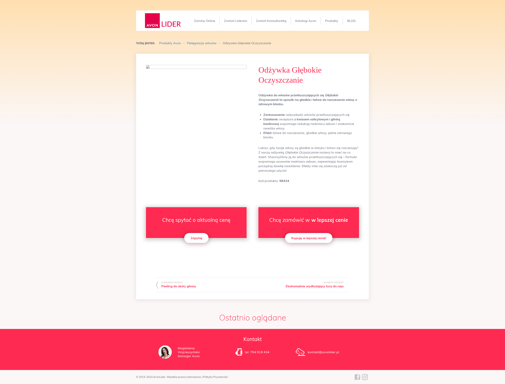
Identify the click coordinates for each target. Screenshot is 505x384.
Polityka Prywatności (215, 376)
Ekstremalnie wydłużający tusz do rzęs (315, 286)
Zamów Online (204, 21)
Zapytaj (196, 238)
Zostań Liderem (235, 21)
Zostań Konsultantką (271, 21)
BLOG (351, 21)
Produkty (331, 21)
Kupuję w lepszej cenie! (308, 238)
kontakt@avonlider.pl (323, 352)
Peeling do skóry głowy (178, 286)
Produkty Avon (170, 43)
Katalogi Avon (305, 21)
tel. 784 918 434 (257, 352)
